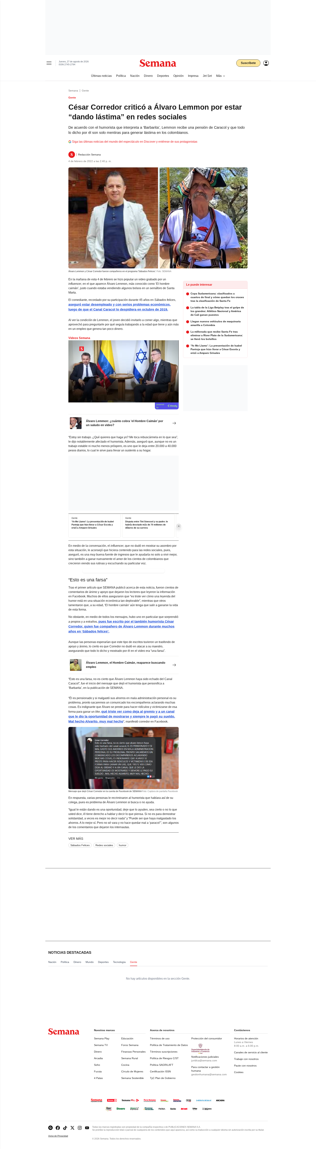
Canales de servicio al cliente (251, 1052)
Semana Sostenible (132, 1078)
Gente (85, 90)
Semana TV (101, 1045)
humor (122, 845)
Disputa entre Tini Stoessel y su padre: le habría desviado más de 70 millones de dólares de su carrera (146, 525)
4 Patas (98, 1078)
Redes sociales (104, 845)
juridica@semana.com (204, 1060)
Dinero (98, 1051)
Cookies (238, 1072)
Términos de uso (160, 1038)
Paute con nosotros (245, 1065)
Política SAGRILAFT (161, 1064)
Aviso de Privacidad (62, 1136)
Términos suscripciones (163, 1051)
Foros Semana (129, 1045)
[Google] (50, 1128)
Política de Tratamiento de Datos (169, 1045)
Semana (73, 90)
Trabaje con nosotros (246, 1059)
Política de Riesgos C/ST (164, 1058)
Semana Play (101, 1038)
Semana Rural (129, 1058)
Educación (127, 1038)
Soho (97, 1064)
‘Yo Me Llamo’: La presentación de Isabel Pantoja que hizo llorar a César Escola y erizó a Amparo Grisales (93, 525)
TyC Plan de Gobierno (163, 1078)
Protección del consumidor (206, 1038)
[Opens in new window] (58, 1128)
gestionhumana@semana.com (209, 1074)
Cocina (125, 1064)
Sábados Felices (80, 845)
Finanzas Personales (133, 1051)
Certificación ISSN (160, 1071)
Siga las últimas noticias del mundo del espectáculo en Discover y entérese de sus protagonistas (134, 141)
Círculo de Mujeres (132, 1071)
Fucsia (98, 1071)
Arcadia (98, 1058)
